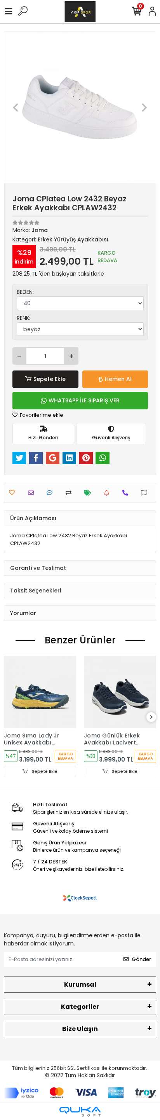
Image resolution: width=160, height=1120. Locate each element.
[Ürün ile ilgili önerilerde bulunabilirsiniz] (146, 493)
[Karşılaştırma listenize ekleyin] (70, 493)
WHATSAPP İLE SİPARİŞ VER (84, 400)
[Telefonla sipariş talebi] (127, 493)
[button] (15, 107)
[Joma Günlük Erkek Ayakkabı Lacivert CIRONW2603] (120, 692)
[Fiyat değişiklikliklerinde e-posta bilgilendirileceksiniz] (89, 493)
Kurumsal (80, 984)
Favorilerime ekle (41, 415)
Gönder (141, 959)
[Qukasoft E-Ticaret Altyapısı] (80, 1112)
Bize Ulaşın (80, 1028)
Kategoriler (80, 1006)
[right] (151, 717)
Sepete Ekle (49, 379)
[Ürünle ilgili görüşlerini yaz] (51, 493)
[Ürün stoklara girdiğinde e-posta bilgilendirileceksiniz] (108, 493)
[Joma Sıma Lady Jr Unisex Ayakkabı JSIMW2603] (40, 692)
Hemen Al (118, 379)
